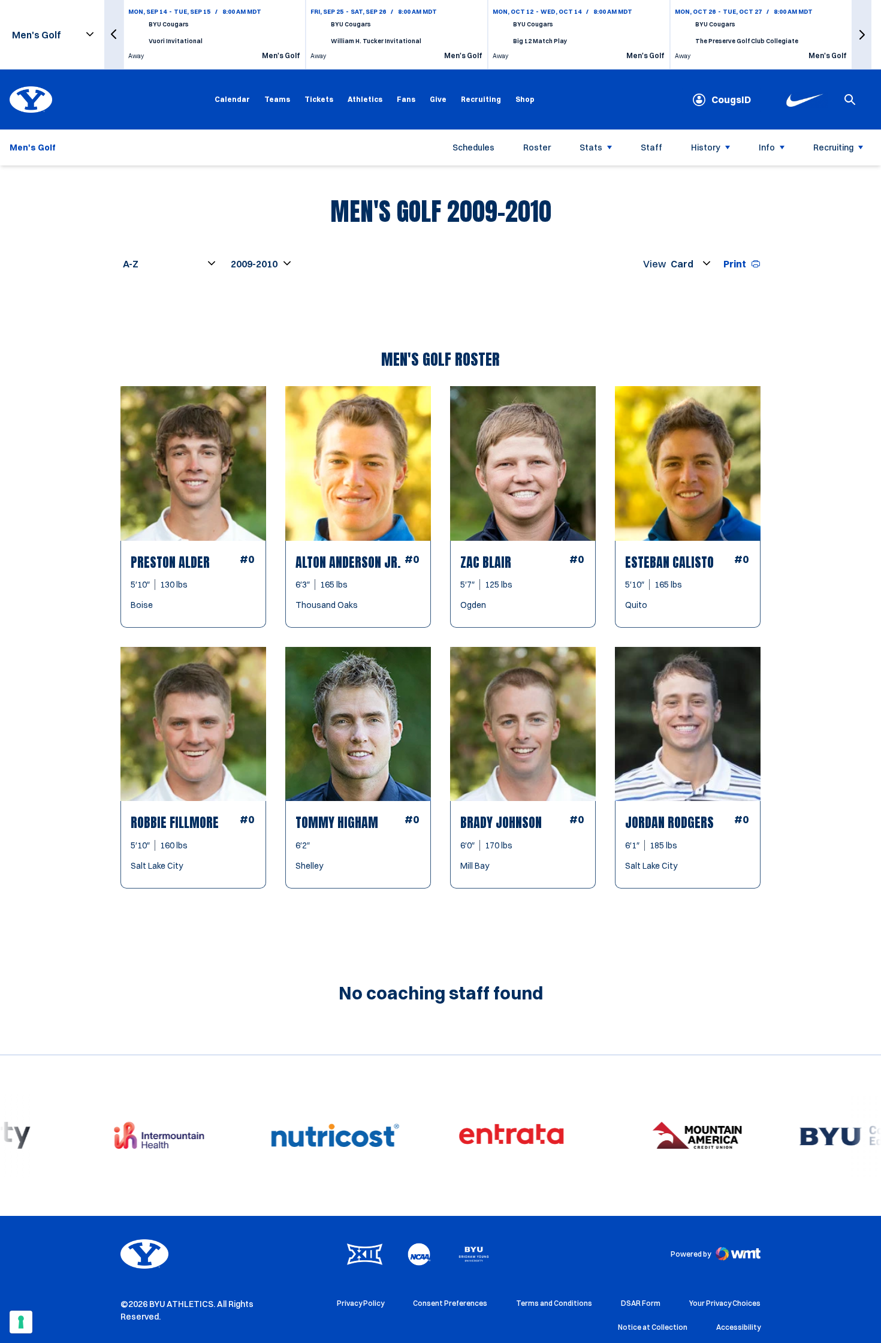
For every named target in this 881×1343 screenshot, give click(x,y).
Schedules (473, 147)
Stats (591, 147)
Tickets (318, 99)
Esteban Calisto (669, 562)
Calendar (232, 99)
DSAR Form (640, 1303)
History (705, 147)
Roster (537, 147)
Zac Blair (485, 562)
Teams (277, 99)
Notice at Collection (652, 1327)
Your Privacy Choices (725, 1303)
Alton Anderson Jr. (348, 562)
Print (734, 264)
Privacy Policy (360, 1303)
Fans (406, 99)
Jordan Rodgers (669, 822)
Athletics (365, 99)
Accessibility (738, 1327)
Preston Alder (170, 562)
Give (438, 99)
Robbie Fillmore (175, 822)
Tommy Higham (336, 822)
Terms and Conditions (554, 1303)
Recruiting (481, 99)
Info (767, 147)
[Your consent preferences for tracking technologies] (21, 1322)
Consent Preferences (450, 1303)
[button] (113, 34)
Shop (525, 99)
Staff (651, 147)
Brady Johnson (501, 822)
